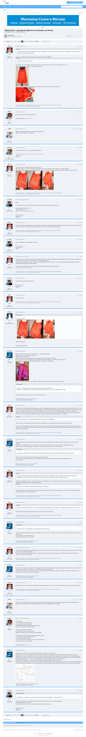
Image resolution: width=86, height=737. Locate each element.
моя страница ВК (30, 399)
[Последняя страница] (40, 41)
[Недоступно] (22, 76)
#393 (81, 522)
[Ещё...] (78, 46)
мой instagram (25, 399)
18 (26, 41)
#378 (81, 128)
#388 (81, 351)
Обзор (5, 6)
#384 (81, 256)
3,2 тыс (10, 322)
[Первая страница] (5, 41)
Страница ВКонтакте (24, 345)
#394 (81, 547)
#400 (81, 690)
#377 (81, 111)
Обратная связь (41, 733)
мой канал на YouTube (19, 399)
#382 (81, 222)
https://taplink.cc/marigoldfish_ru (20, 118)
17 (24, 41)
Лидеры (21, 6)
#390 (81, 439)
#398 (81, 618)
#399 (81, 650)
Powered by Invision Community (43, 735)
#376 (81, 46)
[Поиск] (81, 7)
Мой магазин (18, 156)
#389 (81, 405)
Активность (15, 6)
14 (17, 41)
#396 (81, 582)
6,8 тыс (10, 249)
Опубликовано (20, 46)
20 (31, 41)
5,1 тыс (10, 122)
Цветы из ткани (18, 345)
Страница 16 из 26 (45, 41)
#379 (81, 147)
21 (33, 41)
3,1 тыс (10, 56)
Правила (10, 6)
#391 (81, 470)
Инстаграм (17, 248)
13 (15, 41)
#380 (81, 164)
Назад (7, 41)
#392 (81, 502)
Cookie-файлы (49, 733)
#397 (81, 599)
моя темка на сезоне (19, 215)
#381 (81, 199)
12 (13, 41)
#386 (81, 295)
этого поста (20, 459)
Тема (35, 733)
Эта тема (77, 6)
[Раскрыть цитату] (16, 49)
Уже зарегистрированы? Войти (76, 2)
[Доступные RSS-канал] (81, 730)
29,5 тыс (10, 361)
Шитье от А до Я (18, 36)
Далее (36, 41)
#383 (81, 239)
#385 (81, 278)
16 (22, 41)
